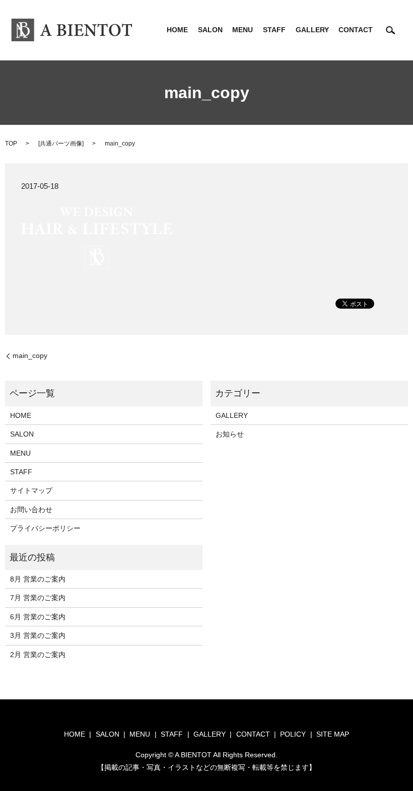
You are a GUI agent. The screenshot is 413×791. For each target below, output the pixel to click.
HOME (177, 30)
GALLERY (312, 30)
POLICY (293, 734)
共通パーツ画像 (61, 143)
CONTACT (355, 30)
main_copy (30, 355)
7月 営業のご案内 (37, 598)
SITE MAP (332, 734)
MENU (242, 30)
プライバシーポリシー (45, 528)
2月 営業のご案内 (37, 655)
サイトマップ (31, 490)
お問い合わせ (31, 510)
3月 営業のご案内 (37, 635)
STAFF (274, 30)
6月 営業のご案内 (37, 617)
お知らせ (230, 434)
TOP (11, 143)
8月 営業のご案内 (37, 579)
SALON (210, 30)
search (390, 30)
